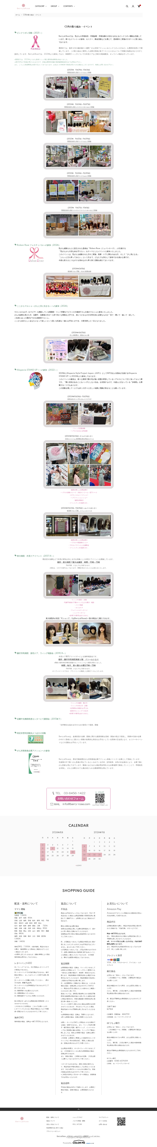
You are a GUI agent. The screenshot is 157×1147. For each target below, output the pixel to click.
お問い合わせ (103, 1124)
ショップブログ (77, 1117)
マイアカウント (104, 1117)
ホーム (17, 15)
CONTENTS (68, 6)
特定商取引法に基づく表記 (54, 1128)
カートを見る (103, 1121)
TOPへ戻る (78, 1109)
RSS (74, 1124)
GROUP (54, 6)
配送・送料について (52, 1117)
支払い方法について (52, 1124)
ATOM (79, 1124)
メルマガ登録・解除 (79, 1121)
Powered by (67, 1143)
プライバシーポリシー (53, 1131)
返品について (50, 1121)
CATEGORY (39, 6)
